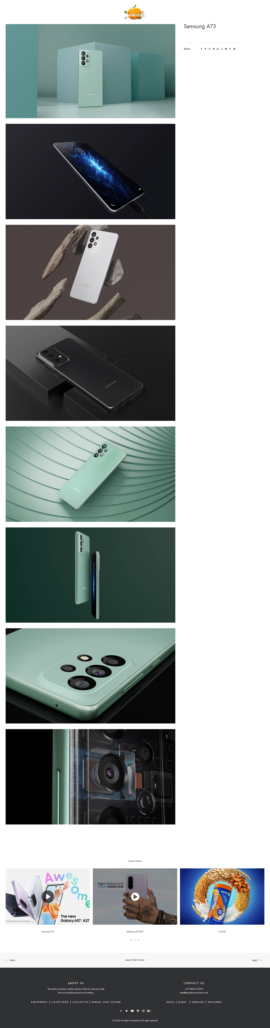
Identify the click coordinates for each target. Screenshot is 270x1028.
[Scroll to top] (264, 1015)
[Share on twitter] (205, 48)
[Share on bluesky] (226, 48)
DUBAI (183, 1002)
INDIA (170, 1002)
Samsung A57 (48, 931)
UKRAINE (198, 1002)
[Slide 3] (138, 940)
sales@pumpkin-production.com (194, 992)
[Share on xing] (230, 48)
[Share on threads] (209, 48)
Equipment (39, 1002)
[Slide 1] (131, 940)
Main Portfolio (135, 960)
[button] (48, 896)
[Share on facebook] (201, 48)
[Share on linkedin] (218, 48)
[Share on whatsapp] (222, 48)
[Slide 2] (135, 940)
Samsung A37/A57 (135, 931)
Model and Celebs (106, 1002)
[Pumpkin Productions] (135, 12)
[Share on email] (234, 48)
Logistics (80, 1002)
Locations (60, 1002)
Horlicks (222, 931)
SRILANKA (215, 1002)
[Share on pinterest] (213, 48)
